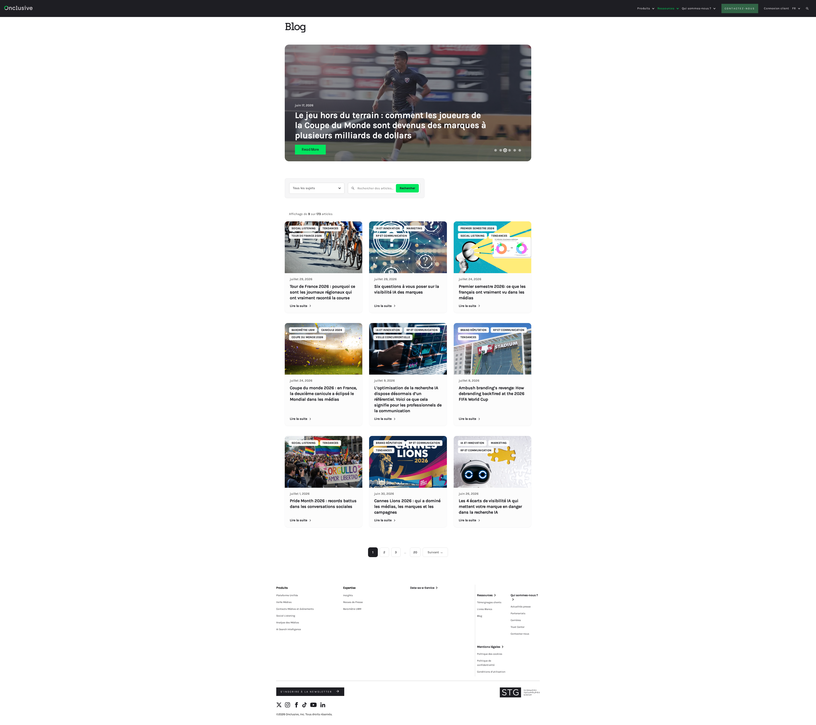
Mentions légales (488, 647)
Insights (348, 595)
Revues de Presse (353, 602)
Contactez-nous (740, 8)
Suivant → (435, 552)
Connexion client (776, 8)
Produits (643, 8)
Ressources (665, 8)
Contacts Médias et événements (295, 608)
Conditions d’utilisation (491, 671)
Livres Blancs (484, 609)
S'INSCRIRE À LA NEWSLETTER (306, 691)
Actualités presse (521, 606)
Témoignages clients (489, 602)
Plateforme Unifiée (287, 595)
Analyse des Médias (287, 622)
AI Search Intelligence (288, 629)
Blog (479, 615)
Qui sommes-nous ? (696, 8)
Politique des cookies (489, 653)
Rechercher (407, 188)
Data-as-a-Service (422, 588)
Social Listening (285, 615)
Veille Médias (284, 602)
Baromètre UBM (352, 608)
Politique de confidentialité (485, 662)
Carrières (516, 620)
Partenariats (518, 613)
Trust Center (517, 626)
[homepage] (30, 8)
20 (415, 552)
